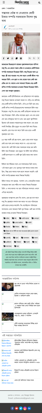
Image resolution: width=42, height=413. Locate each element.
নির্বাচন (17, 227)
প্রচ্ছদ (3, 8)
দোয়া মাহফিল (19, 223)
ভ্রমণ (17, 238)
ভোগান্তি (8, 238)
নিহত (26, 227)
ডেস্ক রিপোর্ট (11, 26)
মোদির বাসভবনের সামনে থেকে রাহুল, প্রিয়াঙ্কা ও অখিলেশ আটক (26, 295)
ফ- (34, 58)
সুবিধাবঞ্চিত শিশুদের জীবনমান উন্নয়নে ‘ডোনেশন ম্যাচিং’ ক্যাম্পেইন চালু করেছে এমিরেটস (26, 342)
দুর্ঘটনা (8, 223)
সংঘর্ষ (27, 242)
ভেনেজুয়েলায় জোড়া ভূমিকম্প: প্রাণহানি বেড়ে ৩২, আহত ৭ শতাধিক (26, 315)
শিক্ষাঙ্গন (19, 242)
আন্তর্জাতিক (10, 8)
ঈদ (15, 218)
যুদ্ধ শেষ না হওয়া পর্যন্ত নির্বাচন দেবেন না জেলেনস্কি (26, 285)
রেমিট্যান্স (8, 242)
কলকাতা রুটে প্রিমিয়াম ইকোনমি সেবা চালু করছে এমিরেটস (27, 351)
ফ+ (30, 58)
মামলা (36, 238)
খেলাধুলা (36, 218)
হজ (18, 246)
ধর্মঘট (29, 223)
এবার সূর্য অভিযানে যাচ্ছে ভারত (24, 380)
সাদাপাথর (8, 246)
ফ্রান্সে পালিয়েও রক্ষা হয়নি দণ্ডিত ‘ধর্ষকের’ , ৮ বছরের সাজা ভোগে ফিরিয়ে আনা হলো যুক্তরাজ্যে (27, 306)
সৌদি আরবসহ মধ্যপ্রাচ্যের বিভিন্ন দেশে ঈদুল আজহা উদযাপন (26, 324)
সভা (36, 242)
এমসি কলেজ (25, 218)
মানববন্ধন (26, 238)
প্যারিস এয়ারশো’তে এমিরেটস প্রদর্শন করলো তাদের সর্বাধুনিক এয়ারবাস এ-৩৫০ (27, 361)
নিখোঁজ (8, 227)
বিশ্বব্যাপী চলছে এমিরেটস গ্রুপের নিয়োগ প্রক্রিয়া (26, 371)
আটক (7, 218)
